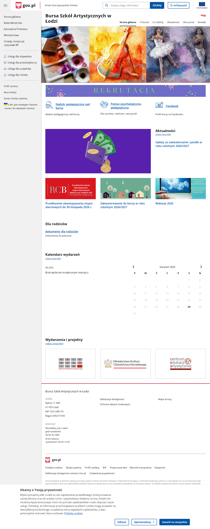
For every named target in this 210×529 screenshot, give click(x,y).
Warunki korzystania (140, 467)
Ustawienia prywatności (102, 473)
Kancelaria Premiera (15, 29)
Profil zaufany (11, 86)
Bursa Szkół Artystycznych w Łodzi (78, 18)
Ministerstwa (11, 35)
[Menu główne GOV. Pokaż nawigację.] (5, 5)
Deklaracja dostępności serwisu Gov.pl (65, 473)
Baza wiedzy (10, 92)
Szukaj (157, 5)
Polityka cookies (53, 467)
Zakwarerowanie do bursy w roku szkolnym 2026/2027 (122, 205)
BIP (104, 467)
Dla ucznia (188, 22)
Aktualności (173, 22)
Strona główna (15, 16)
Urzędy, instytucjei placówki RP (14, 43)
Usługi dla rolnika (17, 75)
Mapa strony (165, 399)
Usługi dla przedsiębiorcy (22, 62)
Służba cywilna (73, 467)
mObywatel (180, 6)
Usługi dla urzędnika (19, 68)
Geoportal (159, 467)
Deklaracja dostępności (112, 399)
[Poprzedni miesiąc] (133, 266)
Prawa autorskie (118, 467)
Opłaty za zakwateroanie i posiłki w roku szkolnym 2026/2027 (178, 144)
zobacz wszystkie (163, 134)
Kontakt (202, 22)
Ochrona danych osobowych (115, 404)
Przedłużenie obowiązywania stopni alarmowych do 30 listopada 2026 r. (69, 205)
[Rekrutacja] (125, 91)
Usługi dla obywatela (19, 56)
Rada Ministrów (13, 23)
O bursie (144, 22)
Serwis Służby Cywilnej (15, 98)
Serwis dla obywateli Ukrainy (20, 106)
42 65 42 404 (52, 434)
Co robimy (158, 22)
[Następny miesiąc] (201, 266)
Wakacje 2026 (164, 203)
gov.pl (56, 460)
